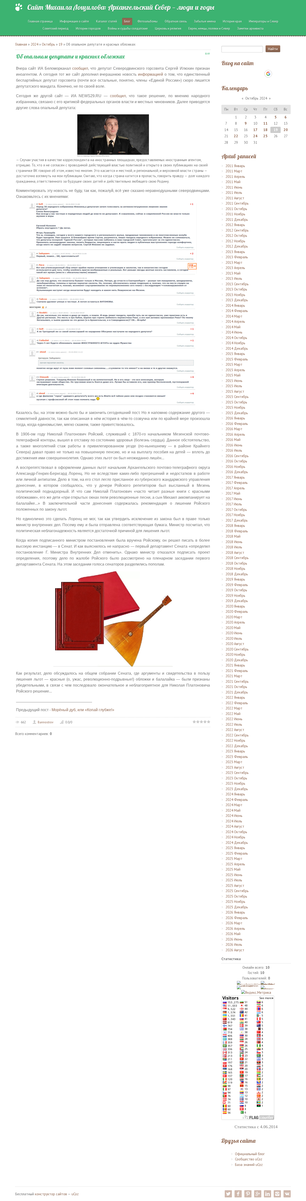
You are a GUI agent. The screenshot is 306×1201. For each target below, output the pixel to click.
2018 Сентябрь (237, 558)
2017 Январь (235, 477)
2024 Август (234, 826)
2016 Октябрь (236, 461)
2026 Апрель (235, 928)
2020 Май (232, 627)
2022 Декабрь (236, 746)
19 (60, 44)
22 (236, 136)
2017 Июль (233, 504)
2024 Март (233, 805)
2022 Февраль (236, 703)
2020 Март (233, 617)
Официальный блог (250, 1154)
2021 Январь (235, 665)
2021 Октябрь (236, 686)
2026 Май (232, 933)
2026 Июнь (233, 939)
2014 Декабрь (236, 348)
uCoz (75, 1194)
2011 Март (233, 171)
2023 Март (233, 762)
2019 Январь (235, 579)
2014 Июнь (233, 332)
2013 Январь (235, 251)
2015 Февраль (236, 359)
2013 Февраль (236, 257)
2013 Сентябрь (237, 284)
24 (255, 136)
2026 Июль (233, 944)
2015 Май (232, 375)
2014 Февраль (236, 310)
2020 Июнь (233, 633)
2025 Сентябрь (237, 891)
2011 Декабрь (236, 219)
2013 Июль (233, 278)
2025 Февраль (236, 853)
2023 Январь (235, 751)
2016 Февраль (236, 423)
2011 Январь (235, 166)
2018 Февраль (236, 531)
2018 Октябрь (236, 563)
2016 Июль (233, 450)
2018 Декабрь (236, 574)
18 (265, 129)
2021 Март (233, 676)
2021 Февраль (236, 670)
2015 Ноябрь (235, 407)
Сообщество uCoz (248, 1159)
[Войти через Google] (268, 74)
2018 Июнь (233, 542)
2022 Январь (235, 697)
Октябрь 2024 (256, 98)
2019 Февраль (236, 584)
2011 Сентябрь (237, 203)
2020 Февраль (236, 611)
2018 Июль (233, 547)
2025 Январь (235, 848)
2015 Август (234, 391)
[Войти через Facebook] (251, 73)
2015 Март (233, 364)
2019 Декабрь (236, 600)
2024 (34, 44)
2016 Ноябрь (235, 466)
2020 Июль (233, 638)
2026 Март (233, 923)
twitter (228, 1193)
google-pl (257, 1193)
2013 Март (233, 262)
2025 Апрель (235, 864)
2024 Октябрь (236, 832)
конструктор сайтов (51, 1194)
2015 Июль (233, 386)
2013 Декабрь (236, 300)
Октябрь (48, 44)
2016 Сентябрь (237, 456)
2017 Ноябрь (235, 515)
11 (265, 123)
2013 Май (232, 273)
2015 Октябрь (236, 402)
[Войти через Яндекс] (259, 73)
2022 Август (234, 729)
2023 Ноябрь (235, 783)
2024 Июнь (233, 815)
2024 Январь (235, 794)
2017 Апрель (235, 488)
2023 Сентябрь (237, 772)
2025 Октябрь (236, 896)
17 (255, 129)
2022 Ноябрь (235, 740)
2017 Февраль (236, 482)
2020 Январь (235, 606)
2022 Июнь (233, 719)
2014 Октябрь (236, 337)
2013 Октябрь (236, 289)
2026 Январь (235, 912)
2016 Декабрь (236, 472)
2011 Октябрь (236, 208)
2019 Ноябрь (235, 595)
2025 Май (232, 869)
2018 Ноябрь (235, 568)
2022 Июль (233, 724)
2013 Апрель (235, 267)
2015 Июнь (233, 380)
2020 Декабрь (236, 660)
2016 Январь (235, 418)
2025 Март (233, 858)
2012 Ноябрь (235, 241)
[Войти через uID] (235, 73)
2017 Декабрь (236, 520)
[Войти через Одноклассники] (276, 73)
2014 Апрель (235, 321)
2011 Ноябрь (235, 214)
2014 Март (233, 316)
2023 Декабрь (236, 789)
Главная (21, 44)
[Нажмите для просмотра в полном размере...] (113, 135)
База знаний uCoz (249, 1164)
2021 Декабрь (236, 692)
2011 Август (234, 198)
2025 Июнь (233, 875)
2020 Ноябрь (235, 654)
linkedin (267, 1193)
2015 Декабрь (236, 413)
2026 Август (234, 950)
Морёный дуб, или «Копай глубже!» (83, 710)
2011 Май (232, 182)
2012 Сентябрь (237, 230)
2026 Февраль (236, 917)
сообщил (80, 68)
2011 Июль (233, 192)
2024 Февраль (236, 799)
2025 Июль (233, 880)
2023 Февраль (236, 756)
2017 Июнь (233, 499)
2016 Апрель (235, 434)
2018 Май (232, 536)
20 (286, 129)
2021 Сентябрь (237, 681)
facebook (238, 1193)
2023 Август (234, 767)
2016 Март (233, 429)
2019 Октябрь (236, 590)
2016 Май (232, 439)
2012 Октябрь (236, 235)
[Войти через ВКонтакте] (243, 73)
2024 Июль (233, 821)
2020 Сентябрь (237, 649)
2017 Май (232, 493)
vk (287, 1193)
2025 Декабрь (236, 907)
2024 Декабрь (236, 842)
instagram (277, 1193)
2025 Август (234, 885)
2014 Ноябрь (235, 343)
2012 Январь (235, 224)
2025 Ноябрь (235, 901)
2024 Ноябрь (235, 837)
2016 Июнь (233, 445)
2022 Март (233, 708)
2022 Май (232, 713)
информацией (150, 74)
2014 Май (232, 327)
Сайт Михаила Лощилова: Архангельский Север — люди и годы (120, 7)
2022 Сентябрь (237, 735)
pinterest (247, 1193)
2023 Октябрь (236, 778)
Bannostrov (45, 722)
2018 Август (234, 552)
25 (265, 136)
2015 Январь (235, 353)
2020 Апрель (235, 622)
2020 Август (234, 643)
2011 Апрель (235, 176)
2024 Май (232, 810)
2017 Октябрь (236, 509)
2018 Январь (235, 525)
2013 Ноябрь (235, 294)
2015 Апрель (235, 370)
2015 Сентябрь (237, 396)
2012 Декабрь (236, 246)
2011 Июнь (233, 187)
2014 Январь (235, 305)
